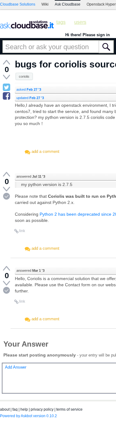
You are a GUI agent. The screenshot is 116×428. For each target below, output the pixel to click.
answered (30, 176)
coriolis (24, 76)
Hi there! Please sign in (87, 34)
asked (28, 89)
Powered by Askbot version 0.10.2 (28, 416)
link (22, 231)
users (80, 22)
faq (15, 409)
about (5, 409)
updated (30, 98)
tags (61, 22)
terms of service (69, 409)
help (24, 409)
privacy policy (42, 409)
